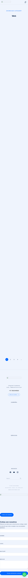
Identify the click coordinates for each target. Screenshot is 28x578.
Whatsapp (2, 551)
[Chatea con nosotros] (24, 574)
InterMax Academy (7, 116)
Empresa (2, 527)
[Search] (20, 478)
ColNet (3, 82)
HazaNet (4, 149)
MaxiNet (4, 49)
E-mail (1, 543)
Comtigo (4, 283)
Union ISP (5, 250)
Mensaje (2, 559)
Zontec (3, 350)
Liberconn (4, 317)
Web (2, 51)
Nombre (2, 535)
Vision (3, 216)
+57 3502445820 (14, 390)
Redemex (4, 183)
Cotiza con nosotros (13, 394)
